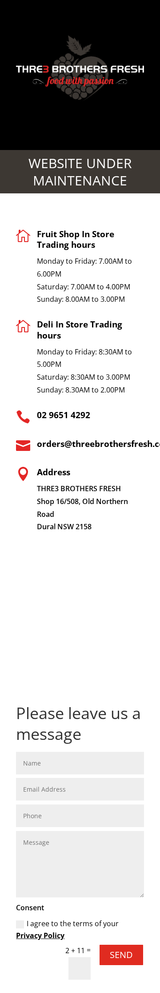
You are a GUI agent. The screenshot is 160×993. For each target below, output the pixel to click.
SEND (121, 955)
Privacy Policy (40, 935)
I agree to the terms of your (67, 929)
